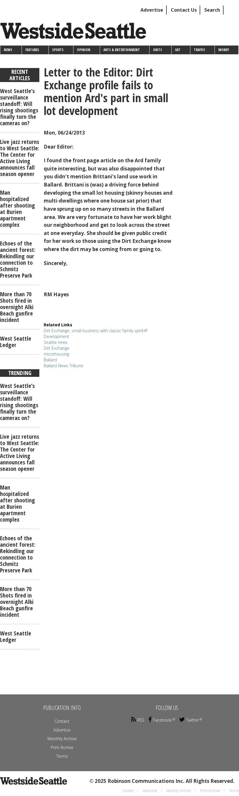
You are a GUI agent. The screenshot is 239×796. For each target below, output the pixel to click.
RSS (140, 720)
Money (223, 49)
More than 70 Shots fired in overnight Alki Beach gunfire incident (17, 307)
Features (32, 49)
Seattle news (56, 342)
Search (212, 10)
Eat (177, 49)
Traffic (199, 49)
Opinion (83, 49)
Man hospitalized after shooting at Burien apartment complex (17, 209)
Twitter (192, 720)
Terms (62, 756)
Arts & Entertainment (121, 49)
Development (56, 336)
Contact (62, 721)
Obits (157, 49)
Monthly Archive (62, 738)
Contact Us (184, 10)
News (8, 49)
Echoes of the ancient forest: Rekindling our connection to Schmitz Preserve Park (18, 259)
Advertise (151, 10)
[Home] (75, 32)
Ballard (50, 360)
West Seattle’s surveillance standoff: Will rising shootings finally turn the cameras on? (19, 107)
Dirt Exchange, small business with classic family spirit (94, 330)
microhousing (56, 354)
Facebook (162, 720)
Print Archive (62, 747)
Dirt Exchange (56, 348)
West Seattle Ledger (15, 342)
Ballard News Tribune (63, 365)
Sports (58, 49)
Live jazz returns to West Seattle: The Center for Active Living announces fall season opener (19, 158)
